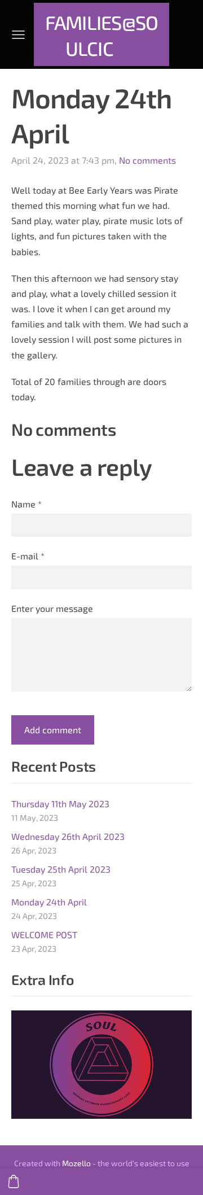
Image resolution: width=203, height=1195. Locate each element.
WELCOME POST (44, 934)
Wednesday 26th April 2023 (68, 836)
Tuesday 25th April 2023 (61, 869)
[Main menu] (18, 34)
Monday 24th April (49, 901)
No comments (147, 160)
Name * (26, 503)
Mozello (76, 1163)
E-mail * (28, 555)
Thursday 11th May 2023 (60, 803)
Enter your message (52, 608)
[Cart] (13, 1181)
